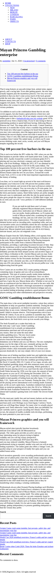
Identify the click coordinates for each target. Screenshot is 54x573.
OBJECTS (14, 21)
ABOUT (8, 39)
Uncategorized (29, 61)
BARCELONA (16, 17)
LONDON (14, 14)
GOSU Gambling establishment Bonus (22, 76)
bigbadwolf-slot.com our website (30, 118)
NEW (12, 8)
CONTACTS (10, 41)
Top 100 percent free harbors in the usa (22, 74)
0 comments (41, 61)
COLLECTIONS (12, 5)
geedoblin (6, 61)
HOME (8, 3)
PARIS (13, 19)
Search (3, 512)
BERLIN (13, 12)
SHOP (7, 44)
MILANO (14, 10)
